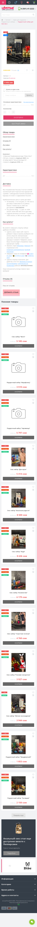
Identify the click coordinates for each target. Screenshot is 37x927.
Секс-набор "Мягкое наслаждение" (18, 716)
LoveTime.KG (7, 901)
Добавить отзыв (11, 292)
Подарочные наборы (8, 22)
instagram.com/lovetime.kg (15, 250)
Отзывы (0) (7, 141)
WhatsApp (20, 246)
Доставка (6, 145)
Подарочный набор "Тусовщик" (18, 798)
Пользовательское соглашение (25, 901)
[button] (28, 8)
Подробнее (11, 853)
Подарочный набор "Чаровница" (18, 428)
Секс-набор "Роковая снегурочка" (18, 675)
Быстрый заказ (18, 124)
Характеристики (9, 137)
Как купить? (7, 149)
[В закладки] (27, 70)
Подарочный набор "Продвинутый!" (18, 757)
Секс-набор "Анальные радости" (18, 510)
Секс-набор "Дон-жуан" (18, 469)
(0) (18, 70)
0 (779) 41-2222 (19, 256)
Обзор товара (9, 132)
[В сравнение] (33, 70)
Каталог (8, 20)
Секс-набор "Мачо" (18, 337)
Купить (29, 95)
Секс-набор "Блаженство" (19, 593)
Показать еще (18, 815)
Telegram (27, 246)
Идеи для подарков (19, 20)
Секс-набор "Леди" (18, 551)
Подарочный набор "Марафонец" (18, 382)
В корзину (18, 117)
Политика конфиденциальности (18, 902)
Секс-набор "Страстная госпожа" (18, 634)
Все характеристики (29, 102)
